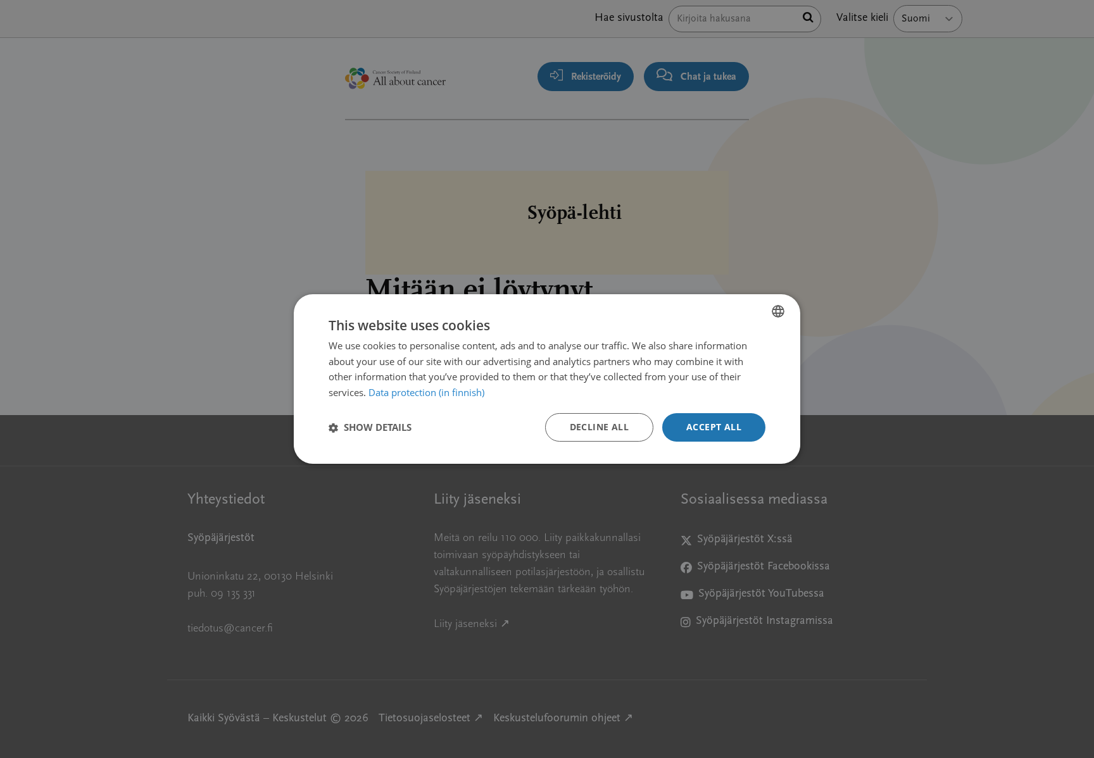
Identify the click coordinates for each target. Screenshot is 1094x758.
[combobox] (778, 311)
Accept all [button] (713, 427)
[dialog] (547, 379)
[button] (370, 428)
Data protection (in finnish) (426, 393)
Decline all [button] (599, 427)
